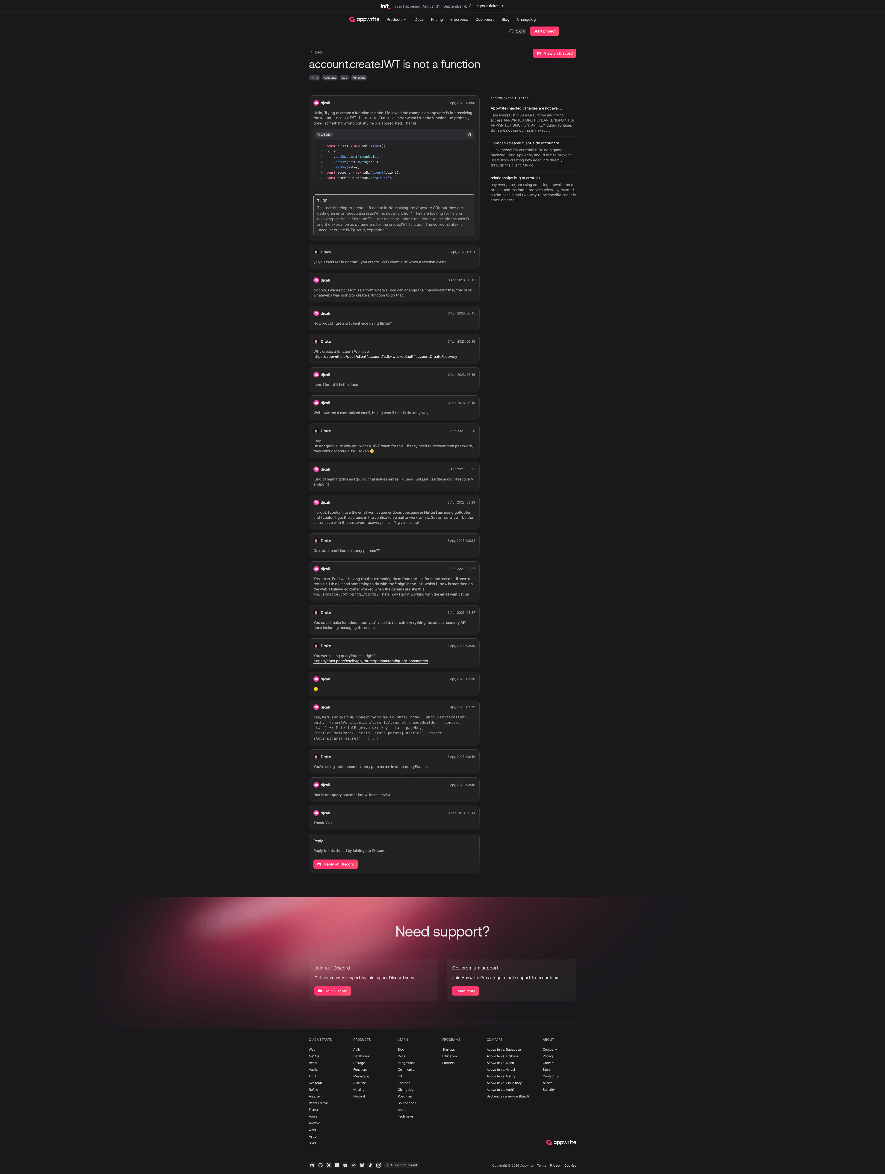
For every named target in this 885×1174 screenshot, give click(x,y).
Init (400, 1076)
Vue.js (313, 1069)
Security (549, 1089)
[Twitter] (328, 1165)
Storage (359, 1063)
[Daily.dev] (353, 1165)
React (313, 1063)
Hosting (359, 1089)
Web (312, 1049)
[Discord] (312, 1165)
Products (394, 19)
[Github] (320, 1165)
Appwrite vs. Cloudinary (504, 1083)
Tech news (405, 1116)
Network (359, 1096)
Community (406, 1069)
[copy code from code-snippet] (469, 134)
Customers (484, 19)
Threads (404, 1083)
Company (550, 1049)
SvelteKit (315, 1083)
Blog (506, 19)
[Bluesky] (362, 1165)
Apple (313, 1116)
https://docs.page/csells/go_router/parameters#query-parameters (370, 660)
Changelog (526, 19)
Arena (402, 1110)
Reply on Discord (338, 864)
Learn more (465, 991)
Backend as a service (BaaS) (508, 1096)
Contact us (551, 1076)
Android (314, 1123)
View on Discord (558, 53)
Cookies (570, 1165)
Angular (314, 1096)
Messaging (361, 1076)
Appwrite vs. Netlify (501, 1076)
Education (449, 1056)
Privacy (555, 1165)
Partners (448, 1063)
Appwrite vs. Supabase (504, 1049)
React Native (318, 1103)
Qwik (312, 1130)
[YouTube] (345, 1165)
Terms (541, 1165)
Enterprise (459, 19)
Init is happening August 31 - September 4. (446, 5)
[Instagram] (378, 1165)
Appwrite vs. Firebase (503, 1056)
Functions (360, 1069)
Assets (547, 1083)
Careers (548, 1063)
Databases (361, 1056)
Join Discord (336, 991)
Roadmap (405, 1096)
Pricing (437, 19)
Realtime (359, 1083)
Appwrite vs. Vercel (501, 1069)
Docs (419, 19)
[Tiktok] (370, 1165)
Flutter (313, 1110)
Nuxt (312, 1076)
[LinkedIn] (337, 1165)
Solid (312, 1143)
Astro (312, 1136)
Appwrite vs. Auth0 (501, 1089)
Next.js (314, 1056)
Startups (448, 1049)
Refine (313, 1089)
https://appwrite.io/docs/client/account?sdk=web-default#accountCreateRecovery (385, 356)
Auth (356, 1049)
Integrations (406, 1063)
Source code (407, 1103)
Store (547, 1069)
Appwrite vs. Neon (500, 1063)
